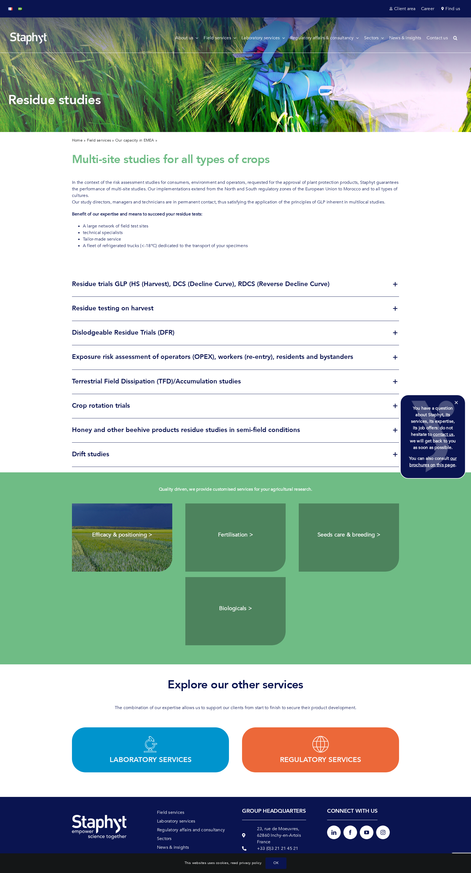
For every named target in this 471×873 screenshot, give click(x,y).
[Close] (456, 402)
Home (77, 140)
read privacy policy (246, 862)
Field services (99, 140)
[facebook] (350, 832)
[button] (458, 38)
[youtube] (366, 832)
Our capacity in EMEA (134, 140)
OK (276, 862)
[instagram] (383, 832)
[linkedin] (334, 832)
